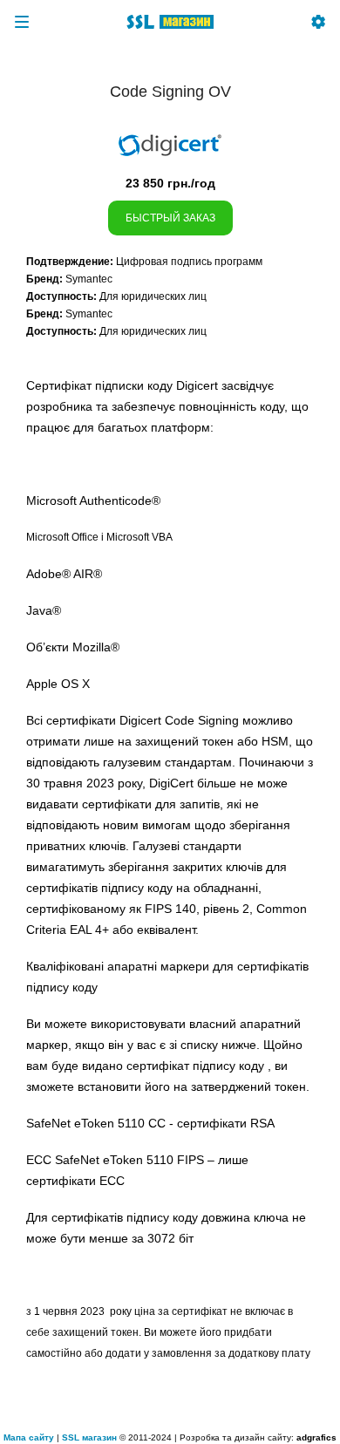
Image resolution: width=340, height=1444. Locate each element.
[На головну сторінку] (170, 22)
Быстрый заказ (170, 218)
